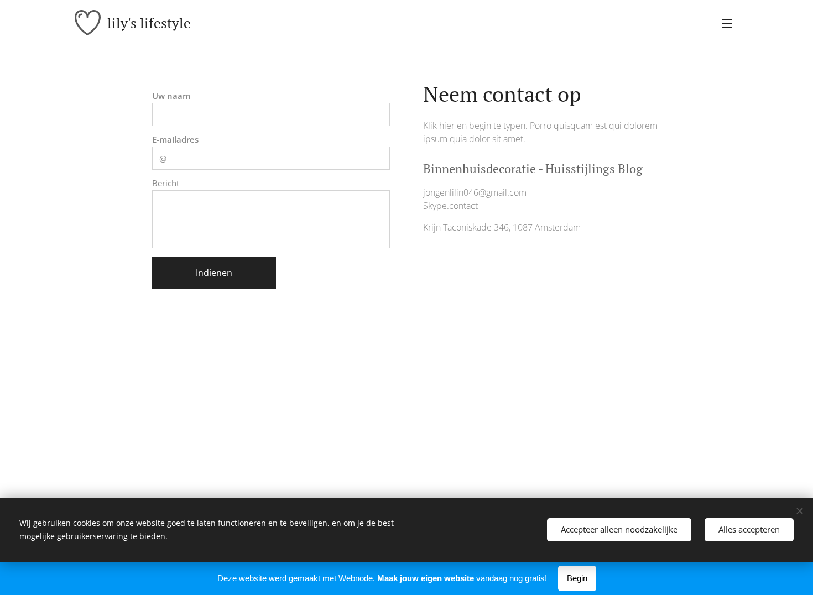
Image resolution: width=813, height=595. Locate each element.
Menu (730, 23)
